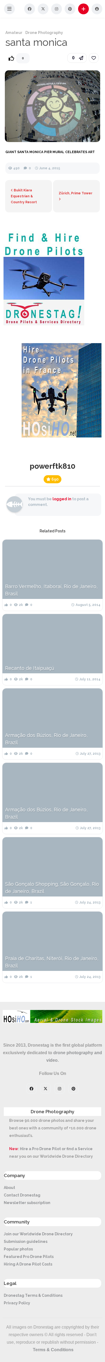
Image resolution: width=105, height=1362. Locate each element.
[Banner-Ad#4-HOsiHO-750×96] (52, 1021)
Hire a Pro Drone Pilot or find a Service (56, 1149)
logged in (61, 499)
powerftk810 (52, 466)
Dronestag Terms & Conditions (33, 1295)
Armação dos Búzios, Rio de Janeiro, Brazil (46, 738)
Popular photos (18, 1249)
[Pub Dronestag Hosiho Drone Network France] (59, 436)
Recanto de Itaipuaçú (29, 668)
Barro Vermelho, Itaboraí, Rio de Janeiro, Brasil (51, 590)
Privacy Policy (17, 1303)
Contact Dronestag (22, 1195)
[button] (9, 9)
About (9, 1187)
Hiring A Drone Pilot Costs (28, 1264)
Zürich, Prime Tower (75, 193)
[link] (94, 58)
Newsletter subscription (27, 1203)
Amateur (13, 32)
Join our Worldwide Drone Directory (38, 1234)
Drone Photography (44, 32)
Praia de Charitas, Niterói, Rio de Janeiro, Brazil (51, 962)
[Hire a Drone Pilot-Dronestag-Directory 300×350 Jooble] (44, 324)
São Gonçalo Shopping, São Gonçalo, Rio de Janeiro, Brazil (52, 887)
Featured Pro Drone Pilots (29, 1256)
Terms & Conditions (53, 1349)
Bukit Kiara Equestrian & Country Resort (24, 196)
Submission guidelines (25, 1241)
